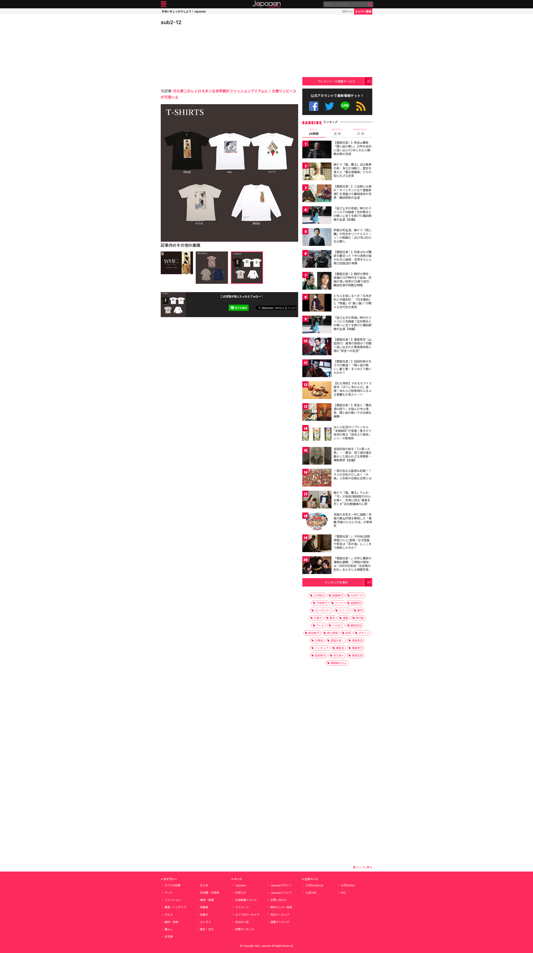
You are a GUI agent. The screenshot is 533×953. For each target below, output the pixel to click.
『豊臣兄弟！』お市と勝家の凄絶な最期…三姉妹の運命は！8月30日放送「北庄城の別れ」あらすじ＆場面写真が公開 (352, 565)
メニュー (163, 4)
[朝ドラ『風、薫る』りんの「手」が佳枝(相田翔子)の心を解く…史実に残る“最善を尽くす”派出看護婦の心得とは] (316, 500)
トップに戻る (363, 867)
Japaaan (266, 4)
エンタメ (205, 922)
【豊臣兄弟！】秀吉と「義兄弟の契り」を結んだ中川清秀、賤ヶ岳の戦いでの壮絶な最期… (352, 410)
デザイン (364, 633)
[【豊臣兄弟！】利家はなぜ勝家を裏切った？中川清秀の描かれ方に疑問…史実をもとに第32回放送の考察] (316, 259)
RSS (361, 106)
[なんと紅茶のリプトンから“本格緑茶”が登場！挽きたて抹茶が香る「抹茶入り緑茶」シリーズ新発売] (316, 434)
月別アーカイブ (279, 915)
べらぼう (337, 625)
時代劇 (360, 618)
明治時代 (313, 633)
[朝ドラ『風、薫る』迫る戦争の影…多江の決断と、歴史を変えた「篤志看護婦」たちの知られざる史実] (316, 172)
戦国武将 (356, 603)
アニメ (339, 603)
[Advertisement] (195, 56)
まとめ (204, 885)
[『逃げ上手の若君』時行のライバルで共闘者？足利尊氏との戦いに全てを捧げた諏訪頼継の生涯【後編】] (316, 325)
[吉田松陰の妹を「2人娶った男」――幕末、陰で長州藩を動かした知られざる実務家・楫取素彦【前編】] (316, 456)
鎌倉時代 (357, 648)
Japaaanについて (281, 892)
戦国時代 (337, 595)
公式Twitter (329, 106)
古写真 (169, 936)
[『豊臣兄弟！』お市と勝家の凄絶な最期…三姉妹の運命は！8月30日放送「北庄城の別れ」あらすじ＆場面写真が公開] (316, 565)
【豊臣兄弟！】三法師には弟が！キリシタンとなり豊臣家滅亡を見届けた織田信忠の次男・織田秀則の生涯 (352, 192)
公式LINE (345, 106)
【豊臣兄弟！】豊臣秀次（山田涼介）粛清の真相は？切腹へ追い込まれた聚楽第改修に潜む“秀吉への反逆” (352, 345)
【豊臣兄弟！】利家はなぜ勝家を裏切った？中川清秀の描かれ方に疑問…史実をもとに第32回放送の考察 (353, 257)
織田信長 (356, 625)
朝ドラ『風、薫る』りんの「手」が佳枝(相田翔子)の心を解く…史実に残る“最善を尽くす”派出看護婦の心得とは (352, 499)
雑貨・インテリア (175, 907)
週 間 (337, 132)
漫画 (345, 618)
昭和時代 (320, 655)
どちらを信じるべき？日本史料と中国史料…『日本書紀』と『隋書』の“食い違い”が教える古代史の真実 (353, 301)
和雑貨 (204, 907)
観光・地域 (171, 922)
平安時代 (321, 603)
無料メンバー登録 (281, 907)
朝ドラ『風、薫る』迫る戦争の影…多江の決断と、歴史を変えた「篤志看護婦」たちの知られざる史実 (352, 170)
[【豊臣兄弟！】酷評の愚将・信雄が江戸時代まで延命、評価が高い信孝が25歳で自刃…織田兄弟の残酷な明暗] (316, 281)
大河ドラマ (357, 595)
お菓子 (318, 618)
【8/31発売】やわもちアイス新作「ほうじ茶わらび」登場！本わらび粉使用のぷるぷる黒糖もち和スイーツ (353, 388)
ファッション (173, 900)
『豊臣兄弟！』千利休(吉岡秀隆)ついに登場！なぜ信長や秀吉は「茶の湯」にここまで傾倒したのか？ (352, 542)
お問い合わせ (278, 900)
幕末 (332, 618)
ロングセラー (323, 610)
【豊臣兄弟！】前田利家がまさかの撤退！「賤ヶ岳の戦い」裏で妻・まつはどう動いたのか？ (352, 367)
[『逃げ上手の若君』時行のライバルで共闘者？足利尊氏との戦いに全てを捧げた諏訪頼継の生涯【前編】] (316, 215)
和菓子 (204, 915)
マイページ (242, 907)
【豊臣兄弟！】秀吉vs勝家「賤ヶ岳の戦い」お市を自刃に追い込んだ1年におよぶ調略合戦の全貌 (352, 148)
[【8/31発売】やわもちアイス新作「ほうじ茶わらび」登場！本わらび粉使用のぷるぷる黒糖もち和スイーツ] (316, 390)
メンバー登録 (363, 11)
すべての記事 (173, 885)
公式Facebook (313, 106)
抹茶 (348, 633)
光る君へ (338, 655)
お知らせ (240, 892)
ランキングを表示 (336, 582)
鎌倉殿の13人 (339, 663)
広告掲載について (246, 900)
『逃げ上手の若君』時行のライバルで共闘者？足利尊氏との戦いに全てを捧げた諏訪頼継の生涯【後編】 (352, 323)
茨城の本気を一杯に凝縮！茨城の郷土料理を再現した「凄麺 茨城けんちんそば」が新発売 (353, 520)
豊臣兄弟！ (337, 640)
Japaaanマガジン (281, 885)
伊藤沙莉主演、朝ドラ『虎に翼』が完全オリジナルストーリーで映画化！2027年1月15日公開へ (352, 235)
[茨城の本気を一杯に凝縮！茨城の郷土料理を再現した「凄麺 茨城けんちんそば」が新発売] (316, 522)
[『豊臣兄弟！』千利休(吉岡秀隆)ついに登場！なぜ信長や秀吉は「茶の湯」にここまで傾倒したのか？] (316, 543)
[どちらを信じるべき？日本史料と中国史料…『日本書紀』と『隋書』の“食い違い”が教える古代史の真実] (316, 303)
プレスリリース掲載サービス (336, 81)
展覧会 (340, 648)
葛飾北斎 (357, 655)
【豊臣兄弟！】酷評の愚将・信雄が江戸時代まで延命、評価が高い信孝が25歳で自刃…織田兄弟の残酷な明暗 (353, 279)
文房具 (319, 640)
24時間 (314, 132)
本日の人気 (242, 922)
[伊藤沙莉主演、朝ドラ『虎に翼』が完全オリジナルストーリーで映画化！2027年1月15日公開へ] (316, 237)
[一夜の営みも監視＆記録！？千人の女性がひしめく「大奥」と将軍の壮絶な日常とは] (316, 478)
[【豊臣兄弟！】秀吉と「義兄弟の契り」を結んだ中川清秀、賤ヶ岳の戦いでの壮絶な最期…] (316, 412)
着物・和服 (207, 900)
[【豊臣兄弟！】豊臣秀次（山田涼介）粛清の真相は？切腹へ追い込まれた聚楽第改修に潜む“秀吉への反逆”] (316, 347)
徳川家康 (332, 633)
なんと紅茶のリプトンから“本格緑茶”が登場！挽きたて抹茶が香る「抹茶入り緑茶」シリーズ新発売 (352, 432)
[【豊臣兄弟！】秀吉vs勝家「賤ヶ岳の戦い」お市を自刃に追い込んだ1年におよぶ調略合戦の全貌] (316, 150)
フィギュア (321, 648)
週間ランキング (279, 922)
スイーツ (344, 610)
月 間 (360, 132)
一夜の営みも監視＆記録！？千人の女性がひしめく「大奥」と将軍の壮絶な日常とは (352, 474)
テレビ (320, 625)
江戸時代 (319, 595)
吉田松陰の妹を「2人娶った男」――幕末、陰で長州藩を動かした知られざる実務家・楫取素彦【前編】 (353, 454)
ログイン (347, 11)
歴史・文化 (207, 929)
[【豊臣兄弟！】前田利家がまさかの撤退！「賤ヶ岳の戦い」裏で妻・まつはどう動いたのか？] (316, 368)
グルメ (169, 915)
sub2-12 (171, 22)
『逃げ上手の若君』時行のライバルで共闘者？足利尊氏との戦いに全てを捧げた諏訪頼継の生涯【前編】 (352, 213)
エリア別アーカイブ (247, 915)
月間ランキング (244, 929)
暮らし (169, 929)
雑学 (360, 610)
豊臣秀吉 (357, 640)
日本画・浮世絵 (209, 892)
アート (169, 892)
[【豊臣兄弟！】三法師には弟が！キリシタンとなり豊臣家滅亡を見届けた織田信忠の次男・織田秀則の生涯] (316, 193)
